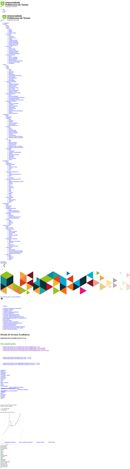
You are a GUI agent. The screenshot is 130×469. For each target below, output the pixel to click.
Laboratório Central (10, 164)
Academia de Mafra (13, 85)
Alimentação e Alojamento (11, 238)
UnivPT (5, 24)
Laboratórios (11, 63)
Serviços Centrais (12, 130)
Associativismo (9, 247)
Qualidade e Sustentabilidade (15, 152)
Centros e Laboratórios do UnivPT (13, 179)
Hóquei (10, 237)
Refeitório (11, 242)
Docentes (8, 126)
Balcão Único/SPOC (13, 113)
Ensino (4, 64)
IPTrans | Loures (12, 86)
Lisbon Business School (14, 98)
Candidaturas (6, 23)
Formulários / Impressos (8, 309)
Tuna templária (12, 232)
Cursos (7, 68)
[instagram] (4, 444)
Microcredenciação (13, 77)
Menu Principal (4, 262)
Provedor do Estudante (13, 42)
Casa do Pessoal (12, 135)
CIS (9, 185)
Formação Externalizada (11, 81)
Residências (11, 244)
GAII (10, 169)
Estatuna (10, 233)
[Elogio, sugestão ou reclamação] (4, 386)
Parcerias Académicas (10, 93)
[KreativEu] (3, 394)
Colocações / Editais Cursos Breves (10, 321)
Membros (5, 306)
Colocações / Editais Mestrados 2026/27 (11, 315)
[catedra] (3, 397)
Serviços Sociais (12, 108)
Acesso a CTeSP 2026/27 (8, 313)
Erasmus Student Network (14, 211)
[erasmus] (3, 395)
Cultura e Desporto (10, 228)
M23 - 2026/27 (6, 319)
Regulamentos (12, 107)
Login (4, 11)
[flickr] (12, 444)
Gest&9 (10, 196)
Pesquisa (4, 261)
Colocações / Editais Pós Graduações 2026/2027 (13, 316)
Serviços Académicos (13, 58)
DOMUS (11, 186)
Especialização (12, 80)
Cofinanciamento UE (13, 45)
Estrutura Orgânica (40, 442)
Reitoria (10, 38)
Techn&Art (11, 177)
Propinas (10, 112)
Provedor (11, 121)
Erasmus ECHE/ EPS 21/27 (15, 216)
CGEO (10, 175)
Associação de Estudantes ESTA (16, 252)
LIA (9, 170)
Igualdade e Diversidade (14, 154)
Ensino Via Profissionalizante (9, 325)
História (7, 27)
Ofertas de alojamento (13, 246)
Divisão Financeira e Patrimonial (16, 60)
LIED (10, 190)
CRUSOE (11, 222)
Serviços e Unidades (10, 54)
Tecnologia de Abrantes (14, 51)
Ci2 (9, 176)
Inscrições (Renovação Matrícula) (16, 110)
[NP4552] (3, 392)
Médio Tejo (8, 254)
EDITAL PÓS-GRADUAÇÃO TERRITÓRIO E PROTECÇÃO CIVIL (19, 363)
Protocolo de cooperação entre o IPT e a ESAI (13, 327)
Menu (7, 25)
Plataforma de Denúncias (10, 442)
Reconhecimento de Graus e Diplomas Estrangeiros (14, 326)
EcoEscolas (11, 157)
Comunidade (6, 114)
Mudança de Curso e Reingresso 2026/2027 (12, 322)
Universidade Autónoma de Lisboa (16, 99)
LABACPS (11, 187)
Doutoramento (12, 74)
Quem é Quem (51, 442)
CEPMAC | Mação (13, 91)
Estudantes (8, 118)
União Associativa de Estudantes (16, 250)
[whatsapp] (14, 444)
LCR (10, 188)
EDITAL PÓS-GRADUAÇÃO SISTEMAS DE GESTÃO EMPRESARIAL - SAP (21, 346)
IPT (1, 20)
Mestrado (11, 73)
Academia (11, 200)
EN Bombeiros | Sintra (13, 87)
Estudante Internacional (11, 208)
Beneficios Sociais (13, 143)
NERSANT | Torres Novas (14, 92)
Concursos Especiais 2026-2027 (10, 324)
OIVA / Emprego (12, 158)
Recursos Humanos (13, 59)
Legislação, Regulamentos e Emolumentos (12, 308)
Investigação (6, 160)
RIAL (10, 224)
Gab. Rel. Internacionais (14, 218)
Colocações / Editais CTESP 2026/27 (11, 314)
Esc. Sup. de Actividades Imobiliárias (17, 97)
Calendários (11, 104)
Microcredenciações (7, 320)
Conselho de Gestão (13, 40)
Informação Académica (11, 101)
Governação (8, 34)
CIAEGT (11, 183)
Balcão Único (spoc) (13, 125)
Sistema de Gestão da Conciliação (16, 137)
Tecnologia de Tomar (13, 52)
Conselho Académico (13, 41)
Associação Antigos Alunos (14, 253)
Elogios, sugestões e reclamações (10, 329)
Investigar (11, 133)
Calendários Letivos (7, 310)
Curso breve (11, 79)
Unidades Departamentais (14, 53)
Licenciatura (11, 71)
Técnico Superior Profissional (15, 75)
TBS (10, 202)
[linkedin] (9, 444)
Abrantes (11, 258)
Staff (7, 138)
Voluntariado (11, 155)
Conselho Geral (12, 37)
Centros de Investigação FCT (12, 171)
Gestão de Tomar (12, 49)
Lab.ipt (10, 168)
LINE (10, 191)
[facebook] (2, 444)
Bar (9, 243)
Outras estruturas (9, 197)
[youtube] (7, 444)
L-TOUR (11, 192)
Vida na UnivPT (6, 225)
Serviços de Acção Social (14, 62)
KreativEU (8, 207)
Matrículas (11, 109)
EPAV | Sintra (12, 88)
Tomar (10, 259)
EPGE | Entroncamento (14, 90)
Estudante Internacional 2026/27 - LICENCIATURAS (15, 318)
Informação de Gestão (13, 43)
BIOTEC (11, 182)
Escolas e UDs (9, 46)
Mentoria (11, 153)
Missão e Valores (12, 32)
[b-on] (2, 398)
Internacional (6, 203)
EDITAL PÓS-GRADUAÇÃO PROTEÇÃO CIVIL (14, 357)
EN (4, 12)
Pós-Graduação (12, 76)
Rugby (10, 236)
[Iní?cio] (15, 7)
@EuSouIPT (9, 148)
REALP (7, 219)
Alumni (10, 159)
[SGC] (2, 393)
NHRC (10, 193)
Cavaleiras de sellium (13, 235)
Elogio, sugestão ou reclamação (26, 442)
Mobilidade (8, 213)
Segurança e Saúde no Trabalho (15, 136)
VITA (10, 194)
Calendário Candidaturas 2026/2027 (11, 312)
